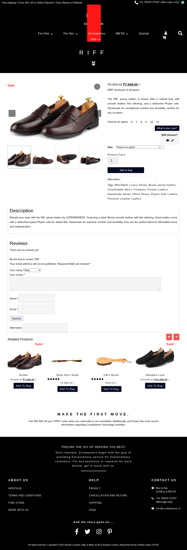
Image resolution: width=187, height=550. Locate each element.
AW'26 (120, 33)
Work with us (18, 510)
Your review (17, 274)
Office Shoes (140, 194)
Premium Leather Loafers (124, 198)
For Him (43, 33)
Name (14, 298)
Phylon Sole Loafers (164, 194)
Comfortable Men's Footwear (127, 189)
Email (14, 309)
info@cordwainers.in (168, 508)
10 (151, 121)
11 (157, 121)
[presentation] (169, 337)
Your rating (17, 270)
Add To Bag (10, 385)
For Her (69, 33)
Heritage (15, 488)
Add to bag (126, 170)
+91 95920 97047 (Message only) (159, 2)
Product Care (116, 154)
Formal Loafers (157, 189)
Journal (144, 33)
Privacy (95, 488)
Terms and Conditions (24, 495)
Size (110, 147)
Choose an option (118, 121)
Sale (93, 39)
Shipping (95, 502)
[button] (97, 113)
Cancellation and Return (108, 495)
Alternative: (114, 179)
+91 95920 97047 (166, 498)
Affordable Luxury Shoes (131, 184)
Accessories (96, 33)
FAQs (92, 510)
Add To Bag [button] (54, 389)
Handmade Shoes (119, 194)
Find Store (16, 502)
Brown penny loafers (162, 184)
